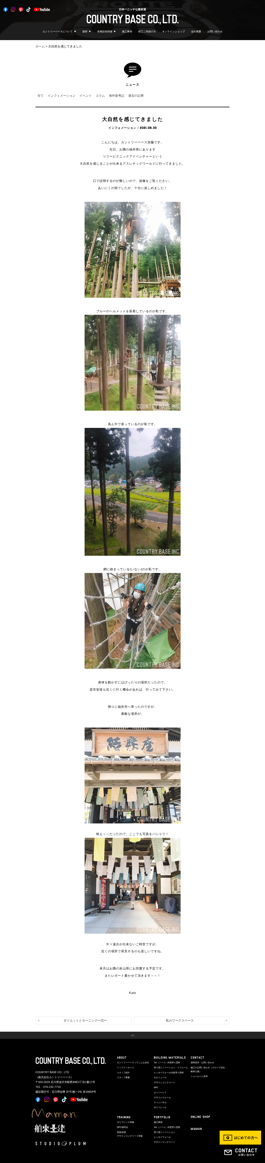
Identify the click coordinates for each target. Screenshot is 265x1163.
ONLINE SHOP (200, 1116)
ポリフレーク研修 (125, 1122)
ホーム (40, 46)
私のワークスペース (180, 1020)
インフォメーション (61, 95)
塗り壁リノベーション (164, 1132)
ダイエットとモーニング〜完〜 (85, 1020)
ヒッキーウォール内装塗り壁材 (169, 1072)
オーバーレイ (160, 1092)
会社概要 (196, 31)
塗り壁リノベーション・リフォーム (171, 1067)
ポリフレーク (160, 1107)
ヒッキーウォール (162, 1137)
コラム (100, 95)
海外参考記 (116, 95)
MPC (156, 1087)
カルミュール (160, 1077)
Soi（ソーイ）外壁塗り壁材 (167, 1062)
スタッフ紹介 (123, 1072)
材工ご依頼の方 (147, 31)
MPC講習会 (122, 1127)
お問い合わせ (215, 31)
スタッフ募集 (123, 1077)
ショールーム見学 (199, 1076)
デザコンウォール (162, 1097)
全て (40, 95)
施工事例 (127, 31)
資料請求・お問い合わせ (202, 1062)
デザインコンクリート (164, 1082)
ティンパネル (160, 1102)
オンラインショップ (173, 31)
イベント (85, 95)
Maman (196, 1128)
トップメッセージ (125, 1067)
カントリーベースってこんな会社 (133, 1062)
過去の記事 (136, 95)
